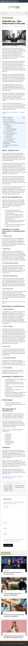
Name (5, 522)
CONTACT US (15, 1)
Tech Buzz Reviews (6, 26)
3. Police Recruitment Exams (11, 128)
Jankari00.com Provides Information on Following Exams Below (14, 123)
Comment (6, 506)
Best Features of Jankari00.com (10, 133)
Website (5, 534)
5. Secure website (9, 140)
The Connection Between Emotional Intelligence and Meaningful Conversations (12, 595)
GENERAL (5, 591)
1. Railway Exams (9, 125)
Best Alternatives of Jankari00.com (11, 145)
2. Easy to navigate (9, 136)
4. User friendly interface (10, 138)
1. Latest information (10, 134)
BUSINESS (4, 17)
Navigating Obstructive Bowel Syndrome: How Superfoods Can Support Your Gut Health (14, 637)
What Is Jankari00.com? (9, 119)
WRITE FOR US (9, 1)
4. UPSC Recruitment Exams (11, 130)
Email (5, 528)
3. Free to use (8, 137)
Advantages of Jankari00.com (10, 142)
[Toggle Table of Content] (23, 118)
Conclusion (6, 146)
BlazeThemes (22, 643)
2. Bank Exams (8, 127)
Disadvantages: (7, 143)
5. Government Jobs (9, 131)
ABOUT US (3, 1)
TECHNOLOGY (10, 17)
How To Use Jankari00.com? (9, 121)
